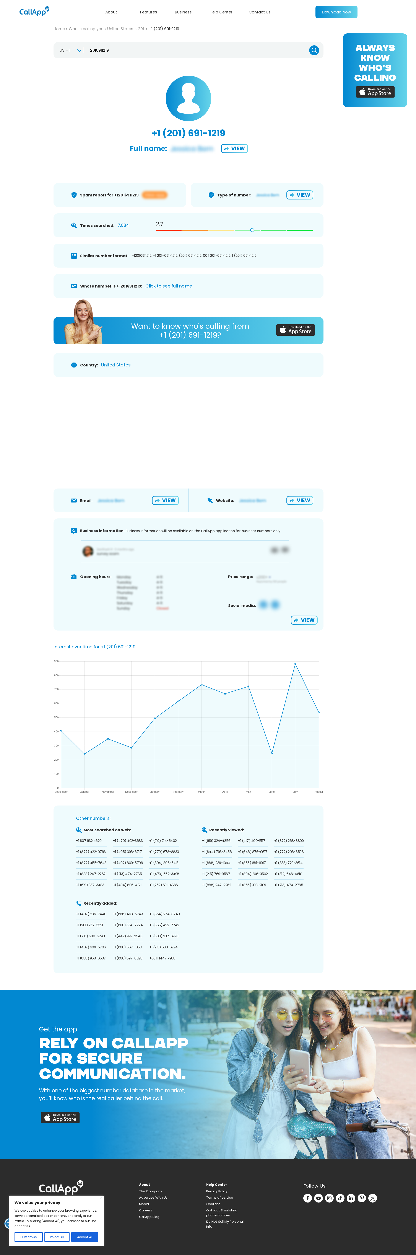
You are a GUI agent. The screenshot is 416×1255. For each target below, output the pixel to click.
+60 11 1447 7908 (162, 958)
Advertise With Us (153, 1197)
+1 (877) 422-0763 (91, 851)
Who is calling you (86, 28)
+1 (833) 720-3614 (288, 862)
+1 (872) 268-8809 (289, 840)
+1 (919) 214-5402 (163, 840)
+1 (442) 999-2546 (128, 936)
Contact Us (260, 12)
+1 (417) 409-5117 (251, 840)
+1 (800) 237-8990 (164, 936)
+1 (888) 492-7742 (164, 925)
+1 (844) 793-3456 (217, 851)
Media (144, 1204)
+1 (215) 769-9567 (216, 873)
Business (183, 12)
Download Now (336, 12)
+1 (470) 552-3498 (164, 873)
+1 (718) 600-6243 (90, 936)
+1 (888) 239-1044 (216, 862)
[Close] (101, 1198)
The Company (150, 1191)
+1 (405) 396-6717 (127, 851)
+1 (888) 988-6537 (91, 958)
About (111, 12)
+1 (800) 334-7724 (128, 925)
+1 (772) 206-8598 (289, 851)
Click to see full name (168, 286)
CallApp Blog (149, 1216)
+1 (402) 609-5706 (128, 862)
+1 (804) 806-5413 (164, 862)
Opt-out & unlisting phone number (221, 1212)
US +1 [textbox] (65, 50)
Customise (28, 1237)
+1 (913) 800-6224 (163, 947)
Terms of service (219, 1197)
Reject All (57, 1237)
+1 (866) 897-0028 (128, 958)
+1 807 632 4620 (89, 840)
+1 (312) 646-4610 (288, 873)
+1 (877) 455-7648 (91, 862)
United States (120, 28)
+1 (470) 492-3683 (128, 840)
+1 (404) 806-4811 (127, 884)
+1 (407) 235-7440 (91, 914)
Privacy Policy (217, 1191)
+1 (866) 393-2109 (252, 884)
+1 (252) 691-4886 (163, 884)
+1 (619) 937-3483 (90, 884)
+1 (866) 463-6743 (128, 914)
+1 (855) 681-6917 (252, 862)
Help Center (221, 12)
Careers (145, 1210)
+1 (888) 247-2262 (91, 873)
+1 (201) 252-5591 (89, 925)
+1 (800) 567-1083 (127, 947)
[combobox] (68, 50)
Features (148, 12)
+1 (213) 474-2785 (127, 873)
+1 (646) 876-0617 (252, 851)
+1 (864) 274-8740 (164, 914)
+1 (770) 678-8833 (164, 851)
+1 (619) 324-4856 (216, 840)
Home (59, 28)
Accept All (84, 1237)
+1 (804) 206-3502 (253, 873)
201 (141, 28)
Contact (213, 1204)
